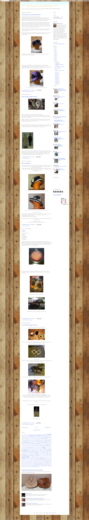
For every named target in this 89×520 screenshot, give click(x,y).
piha (37, 458)
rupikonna (46, 460)
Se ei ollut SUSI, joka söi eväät (29, 325)
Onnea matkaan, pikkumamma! (29, 96)
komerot (36, 448)
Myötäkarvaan (56, 165)
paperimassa (23, 458)
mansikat (50, 452)
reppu (28, 460)
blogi (49, 435)
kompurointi (38, 448)
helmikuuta (57, 82)
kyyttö (41, 449)
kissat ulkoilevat (47, 447)
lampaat (35, 450)
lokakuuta (56, 72)
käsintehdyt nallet (46, 449)
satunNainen (56, 102)
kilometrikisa (27, 445)
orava (39, 457)
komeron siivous (33, 448)
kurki (50, 448)
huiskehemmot (38, 438)
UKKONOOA (56, 130)
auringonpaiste (27, 435)
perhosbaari (32, 458)
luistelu (48, 451)
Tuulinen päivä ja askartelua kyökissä (31, 14)
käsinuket (50, 449)
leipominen (32, 424)
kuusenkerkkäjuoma (27, 449)
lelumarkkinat (36, 451)
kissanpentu (31, 447)
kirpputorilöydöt (44, 445)
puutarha (34, 459)
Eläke (33, 436)
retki (29, 460)
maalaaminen (44, 452)
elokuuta (56, 74)
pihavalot (47, 458)
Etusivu (36, 427)
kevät (38, 443)
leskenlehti (41, 451)
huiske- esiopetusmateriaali (32, 438)
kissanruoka (35, 447)
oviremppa (45, 457)
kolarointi (30, 448)
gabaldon (29, 437)
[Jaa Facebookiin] (39, 90)
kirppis (38, 445)
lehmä (42, 450)
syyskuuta (56, 73)
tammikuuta (57, 83)
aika (33, 434)
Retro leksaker (32, 460)
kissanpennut (28, 447)
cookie (24, 436)
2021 (55, 50)
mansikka (23, 453)
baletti (30, 435)
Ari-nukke (45, 434)
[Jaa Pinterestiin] (40, 90)
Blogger (54, 512)
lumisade (34, 452)
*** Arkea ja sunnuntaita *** (40, 6)
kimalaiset (30, 445)
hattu (26, 91)
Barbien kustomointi (41, 435)
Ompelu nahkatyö (32, 457)
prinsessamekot (25, 459)
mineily (40, 453)
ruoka (43, 460)
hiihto (47, 437)
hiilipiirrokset (23, 438)
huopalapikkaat (36, 439)
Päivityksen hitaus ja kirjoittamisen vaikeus (60, 166)
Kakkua (23, 231)
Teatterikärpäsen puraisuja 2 (58, 109)
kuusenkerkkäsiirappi (32, 449)
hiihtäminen (50, 437)
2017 (55, 55)
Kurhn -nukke (47, 448)
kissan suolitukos (24, 447)
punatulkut (31, 459)
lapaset (41, 450)
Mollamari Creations (57, 137)
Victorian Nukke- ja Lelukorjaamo (59, 158)
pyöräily (41, 459)
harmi (37, 437)
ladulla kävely (32, 450)
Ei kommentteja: (32, 90)
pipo (22, 459)
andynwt (47, 512)
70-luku (31, 434)
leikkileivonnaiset (24, 451)
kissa (28, 91)
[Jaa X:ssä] (38, 90)
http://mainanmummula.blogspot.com (58, 43)
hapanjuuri (35, 437)
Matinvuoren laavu (29, 453)
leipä (31, 451)
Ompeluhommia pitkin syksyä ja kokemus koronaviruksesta (35, 498)
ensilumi (45, 436)
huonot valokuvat (32, 439)
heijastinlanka (42, 437)
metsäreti (38, 453)
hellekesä (45, 437)
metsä (36, 453)
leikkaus (47, 450)
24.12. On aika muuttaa (57, 117)
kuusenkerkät (36, 449)
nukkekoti (23, 457)
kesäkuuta (56, 77)
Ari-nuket (42, 434)
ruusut (50, 460)
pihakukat (39, 458)
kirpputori (40, 445)
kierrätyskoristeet (24, 445)
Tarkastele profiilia (56, 39)
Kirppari (36, 445)
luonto (37, 452)
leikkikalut (49, 450)
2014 (55, 59)
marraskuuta (57, 63)
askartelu (26, 158)
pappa (26, 458)
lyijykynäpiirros (40, 452)
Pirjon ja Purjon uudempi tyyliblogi (60, 116)
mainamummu (60, 23)
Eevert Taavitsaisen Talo (58, 120)
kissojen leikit (27, 448)
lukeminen (50, 451)
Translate (60, 18)
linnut (43, 451)
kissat (43, 447)
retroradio (36, 460)
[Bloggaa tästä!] (37, 90)
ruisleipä (38, 460)
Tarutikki (55, 151)
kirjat (34, 445)
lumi (25, 452)
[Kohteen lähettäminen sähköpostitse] (36, 90)
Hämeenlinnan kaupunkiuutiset (48, 439)
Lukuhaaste (23, 452)
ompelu (33, 91)
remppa (26, 460)
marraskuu (25, 453)
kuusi (38, 449)
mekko (33, 453)
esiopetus (48, 436)
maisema (47, 452)
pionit (50, 458)
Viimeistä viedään (28, 493)
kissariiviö (41, 447)
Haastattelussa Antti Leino (62, 110)
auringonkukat (23, 435)
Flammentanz (23, 437)
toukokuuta (57, 78)
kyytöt (43, 449)
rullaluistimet (41, 460)
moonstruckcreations (57, 144)
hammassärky (32, 437)
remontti (50, 459)
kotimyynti (42, 448)
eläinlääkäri (31, 436)
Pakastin (48, 457)
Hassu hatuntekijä (26, 163)
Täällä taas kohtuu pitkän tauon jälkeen (31, 503)
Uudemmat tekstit (25, 427)
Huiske (28, 438)
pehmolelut (29, 458)
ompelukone (36, 457)
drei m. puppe (27, 436)
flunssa (26, 437)
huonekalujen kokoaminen (44, 438)
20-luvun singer (28, 434)
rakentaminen (47, 459)
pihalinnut (42, 458)
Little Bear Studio (57, 123)
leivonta (33, 451)
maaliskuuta (57, 81)
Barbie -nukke (35, 435)
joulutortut (26, 424)
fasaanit (50, 436)
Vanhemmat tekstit (48, 427)
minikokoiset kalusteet (48, 453)
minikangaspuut (43, 453)
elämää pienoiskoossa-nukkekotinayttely (39, 436)
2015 (55, 58)
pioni (49, 458)
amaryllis (35, 434)
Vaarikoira (59, 152)
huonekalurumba (27, 439)
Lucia (45, 451)
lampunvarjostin (38, 450)
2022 (55, 49)
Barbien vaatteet (46, 435)
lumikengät (31, 452)
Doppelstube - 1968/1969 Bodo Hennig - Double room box (62, 90)
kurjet (49, 448)
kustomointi (23, 449)
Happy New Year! (60, 124)
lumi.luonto (28, 452)
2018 (55, 54)
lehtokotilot (45, 450)
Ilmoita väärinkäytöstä (57, 194)
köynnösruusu (28, 450)
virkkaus (23, 466)
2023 (55, 47)
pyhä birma (37, 459)
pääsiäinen (43, 459)
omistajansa (44, 395)
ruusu (48, 460)
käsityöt (25, 450)
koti (40, 448)
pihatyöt (45, 458)
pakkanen (50, 457)
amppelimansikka (39, 434)
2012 (55, 85)
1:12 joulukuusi (23, 434)
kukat (44, 448)
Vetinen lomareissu (61, 103)
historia (26, 438)
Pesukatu (35, 458)
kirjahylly (32, 445)
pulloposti (28, 459)
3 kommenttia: (32, 156)
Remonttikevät (23, 460)
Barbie (32, 435)
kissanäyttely (38, 447)
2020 (55, 51)
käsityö (30, 91)
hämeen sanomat (41, 439)
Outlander (41, 457)
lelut (38, 451)
